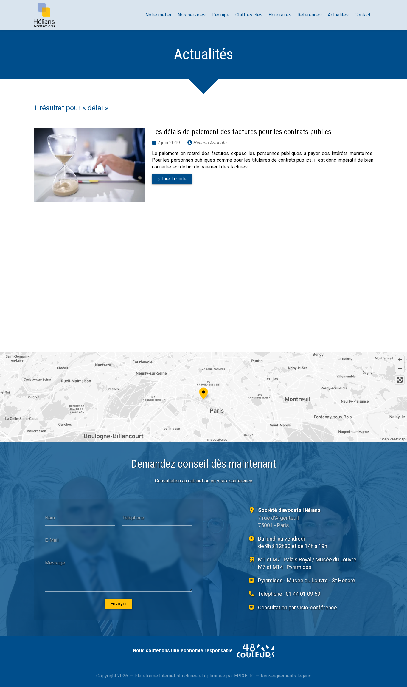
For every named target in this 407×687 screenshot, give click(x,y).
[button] (203, 392)
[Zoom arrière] (399, 368)
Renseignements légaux (286, 676)
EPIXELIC (244, 676)
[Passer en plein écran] (399, 380)
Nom (50, 517)
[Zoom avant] (399, 359)
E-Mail (51, 540)
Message (55, 563)
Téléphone (133, 517)
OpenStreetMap (393, 438)
